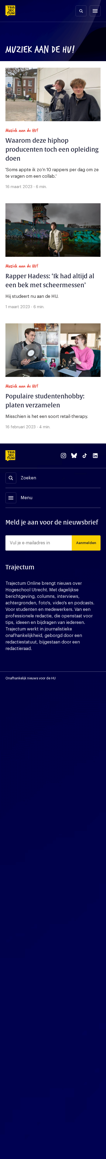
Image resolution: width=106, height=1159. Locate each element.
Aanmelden (86, 543)
